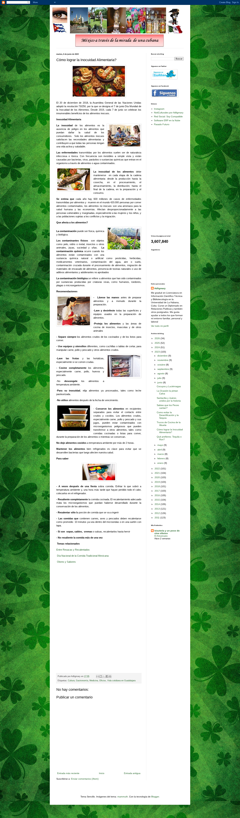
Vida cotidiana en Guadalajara (121, 680)
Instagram (159, 108)
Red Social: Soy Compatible (168, 116)
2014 (157, 504)
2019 (157, 482)
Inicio (101, 773)
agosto (161, 373)
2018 (157, 486)
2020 (157, 477)
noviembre (163, 360)
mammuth (122, 796)
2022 (157, 468)
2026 (157, 338)
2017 (157, 490)
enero (160, 463)
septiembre (163, 369)
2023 (157, 351)
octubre (161, 364)
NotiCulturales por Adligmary (168, 112)
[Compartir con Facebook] (107, 676)
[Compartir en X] (103, 676)
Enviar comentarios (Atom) (85, 778)
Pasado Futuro (161, 124)
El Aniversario (161, 536)
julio (159, 378)
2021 (157, 473)
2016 (157, 495)
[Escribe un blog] (100, 676)
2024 (157, 347)
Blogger (155, 796)
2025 (157, 343)
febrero (161, 458)
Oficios (102, 680)
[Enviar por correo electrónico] (97, 676)
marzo (161, 454)
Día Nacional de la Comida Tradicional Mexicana (83, 555)
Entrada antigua (132, 773)
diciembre (162, 355)
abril (159, 449)
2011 (157, 517)
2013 (157, 508)
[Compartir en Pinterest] (110, 676)
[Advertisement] (164, 180)
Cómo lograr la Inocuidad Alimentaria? (170, 431)
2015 (157, 499)
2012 (157, 513)
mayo (160, 445)
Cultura (71, 680)
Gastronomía (82, 680)
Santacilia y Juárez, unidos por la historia (169, 399)
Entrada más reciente (68, 773)
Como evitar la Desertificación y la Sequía (168, 415)
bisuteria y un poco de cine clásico (167, 532)
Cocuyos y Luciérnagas (169, 386)
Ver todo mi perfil (159, 326)
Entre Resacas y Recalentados (73, 549)
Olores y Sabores (66, 561)
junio (160, 382)
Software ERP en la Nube (167, 120)
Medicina (93, 680)
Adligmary (160, 288)
